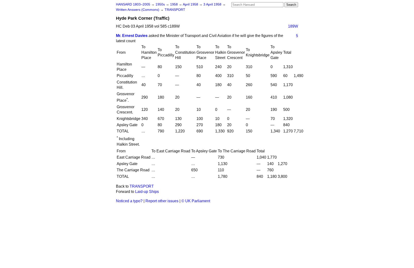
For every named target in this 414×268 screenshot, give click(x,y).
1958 (174, 4)
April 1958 (191, 4)
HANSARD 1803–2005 (133, 4)
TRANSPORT (175, 10)
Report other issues (161, 201)
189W (293, 26)
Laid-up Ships (147, 192)
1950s (160, 4)
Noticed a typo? (129, 201)
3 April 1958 (212, 4)
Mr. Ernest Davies (132, 36)
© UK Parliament (195, 201)
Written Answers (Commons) (138, 10)
